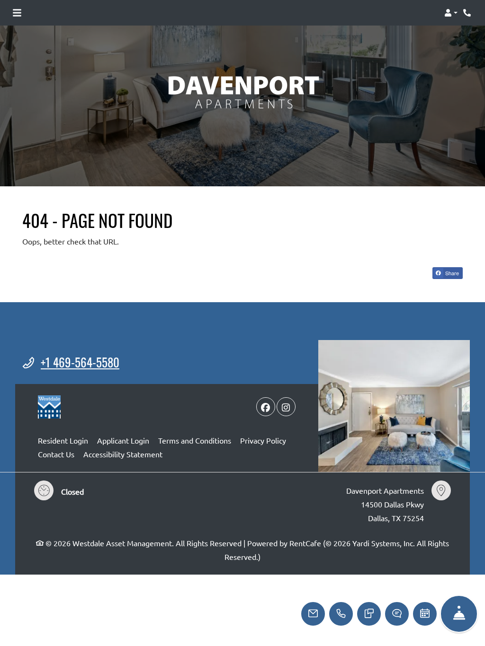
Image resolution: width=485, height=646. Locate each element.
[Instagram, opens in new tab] (286, 406)
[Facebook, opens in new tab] (265, 406)
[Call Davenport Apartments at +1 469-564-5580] (468, 13)
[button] (450, 13)
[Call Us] (341, 614)
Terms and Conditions (194, 440)
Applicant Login (123, 440)
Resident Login (63, 440)
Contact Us (56, 454)
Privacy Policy (263, 440)
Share (451, 273)
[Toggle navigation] (17, 13)
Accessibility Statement (122, 454)
